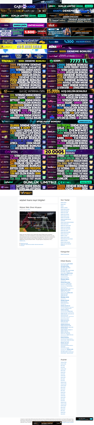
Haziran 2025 (63, 368)
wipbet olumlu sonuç (71, 316)
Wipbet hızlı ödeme (68, 308)
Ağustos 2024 (63, 382)
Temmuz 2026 (63, 362)
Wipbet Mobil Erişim (64, 223)
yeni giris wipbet (71, 351)
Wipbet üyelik (70, 349)
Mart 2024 (63, 390)
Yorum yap (22, 245)
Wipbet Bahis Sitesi (65, 282)
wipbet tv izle (63, 333)
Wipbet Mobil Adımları (65, 209)
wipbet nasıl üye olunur (64, 316)
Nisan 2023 (63, 408)
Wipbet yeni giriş (65, 342)
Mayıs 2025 (63, 370)
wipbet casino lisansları (64, 287)
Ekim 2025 (63, 365)
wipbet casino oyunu (71, 288)
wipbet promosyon (65, 324)
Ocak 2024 (63, 393)
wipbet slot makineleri (64, 328)
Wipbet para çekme (64, 321)
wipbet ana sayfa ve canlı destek (65, 277)
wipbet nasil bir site (71, 313)
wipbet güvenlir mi (65, 305)
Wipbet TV (70, 329)
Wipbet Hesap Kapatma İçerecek (67, 222)
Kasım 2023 (63, 397)
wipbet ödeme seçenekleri (65, 347)
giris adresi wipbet (65, 266)
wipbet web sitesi (70, 334)
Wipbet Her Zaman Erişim (66, 225)
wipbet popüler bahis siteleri (64, 322)
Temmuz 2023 (63, 403)
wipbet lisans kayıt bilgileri (30, 244)
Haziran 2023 (63, 405)
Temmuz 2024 (63, 383)
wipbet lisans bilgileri (71, 312)
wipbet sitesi (70, 327)
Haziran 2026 (63, 363)
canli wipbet (70, 263)
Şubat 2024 (63, 392)
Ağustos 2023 (63, 402)
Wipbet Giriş (63, 204)
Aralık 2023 (63, 395)
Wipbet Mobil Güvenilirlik (65, 232)
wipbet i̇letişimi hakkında (64, 311)
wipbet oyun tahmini (63, 317)
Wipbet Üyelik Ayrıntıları (65, 242)
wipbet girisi (70, 292)
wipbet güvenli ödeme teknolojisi (65, 307)
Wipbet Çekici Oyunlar (65, 237)
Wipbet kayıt (70, 311)
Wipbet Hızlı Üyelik (64, 212)
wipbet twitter (68, 333)
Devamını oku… (23, 240)
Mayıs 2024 (63, 387)
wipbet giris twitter (64, 293)
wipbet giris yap (64, 295)
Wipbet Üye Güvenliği (65, 217)
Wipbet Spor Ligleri (64, 230)
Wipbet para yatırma (65, 320)
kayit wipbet (63, 271)
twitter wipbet (63, 273)
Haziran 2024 (63, 385)
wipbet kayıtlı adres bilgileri (64, 312)
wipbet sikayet (64, 327)
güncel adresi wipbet (64, 270)
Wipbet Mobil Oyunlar (65, 215)
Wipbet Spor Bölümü (65, 210)
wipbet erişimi (67, 291)
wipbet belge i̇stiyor (63, 283)
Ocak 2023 (63, 413)
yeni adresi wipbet (64, 351)
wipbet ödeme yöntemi (63, 349)
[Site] (23, 65)
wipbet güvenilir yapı (63, 304)
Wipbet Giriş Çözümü (65, 214)
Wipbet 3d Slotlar (64, 240)
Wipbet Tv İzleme (64, 207)
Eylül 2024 (63, 380)
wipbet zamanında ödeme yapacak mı (67, 345)
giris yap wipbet (64, 269)
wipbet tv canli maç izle (65, 332)
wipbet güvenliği (71, 307)
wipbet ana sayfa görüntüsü (64, 276)
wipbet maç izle (64, 313)
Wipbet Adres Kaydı (65, 233)
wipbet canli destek (68, 284)
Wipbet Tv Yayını (64, 235)
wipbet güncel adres (64, 301)
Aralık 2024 (63, 375)
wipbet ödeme (63, 346)
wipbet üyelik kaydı (63, 350)
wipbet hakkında (63, 308)
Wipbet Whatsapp (65, 337)
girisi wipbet (63, 267)
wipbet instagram (65, 309)
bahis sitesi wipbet (64, 263)
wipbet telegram (64, 329)
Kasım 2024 (63, 377)
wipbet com (63, 291)
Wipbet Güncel (65, 300)
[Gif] (47, 91)
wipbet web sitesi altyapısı (39, 244)
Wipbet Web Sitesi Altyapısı (30, 207)
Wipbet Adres (70, 273)
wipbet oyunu (68, 317)
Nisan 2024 (63, 388)
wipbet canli (63, 284)
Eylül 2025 (63, 367)
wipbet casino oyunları (64, 288)
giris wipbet (68, 267)
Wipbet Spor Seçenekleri (65, 228)
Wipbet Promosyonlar (24, 243)
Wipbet (62, 205)
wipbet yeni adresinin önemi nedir (65, 341)
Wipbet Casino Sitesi (65, 289)
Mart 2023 (63, 410)
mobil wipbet (68, 271)
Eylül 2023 (63, 400)
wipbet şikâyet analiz (68, 350)
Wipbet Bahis (65, 279)
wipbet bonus (23, 244)
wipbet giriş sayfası (63, 298)
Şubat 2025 (63, 372)
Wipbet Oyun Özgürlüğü (65, 227)
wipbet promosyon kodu (66, 325)
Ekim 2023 (63, 398)
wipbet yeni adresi (70, 339)
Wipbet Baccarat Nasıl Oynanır (67, 238)
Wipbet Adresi (63, 202)
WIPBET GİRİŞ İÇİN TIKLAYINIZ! (47, 37)
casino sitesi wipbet (64, 264)
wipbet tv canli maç (64, 330)
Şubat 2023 (63, 412)
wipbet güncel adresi (65, 302)
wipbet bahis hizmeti (63, 280)
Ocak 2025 (63, 373)
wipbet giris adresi (64, 292)
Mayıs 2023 (63, 407)
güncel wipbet (71, 270)
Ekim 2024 (63, 378)
